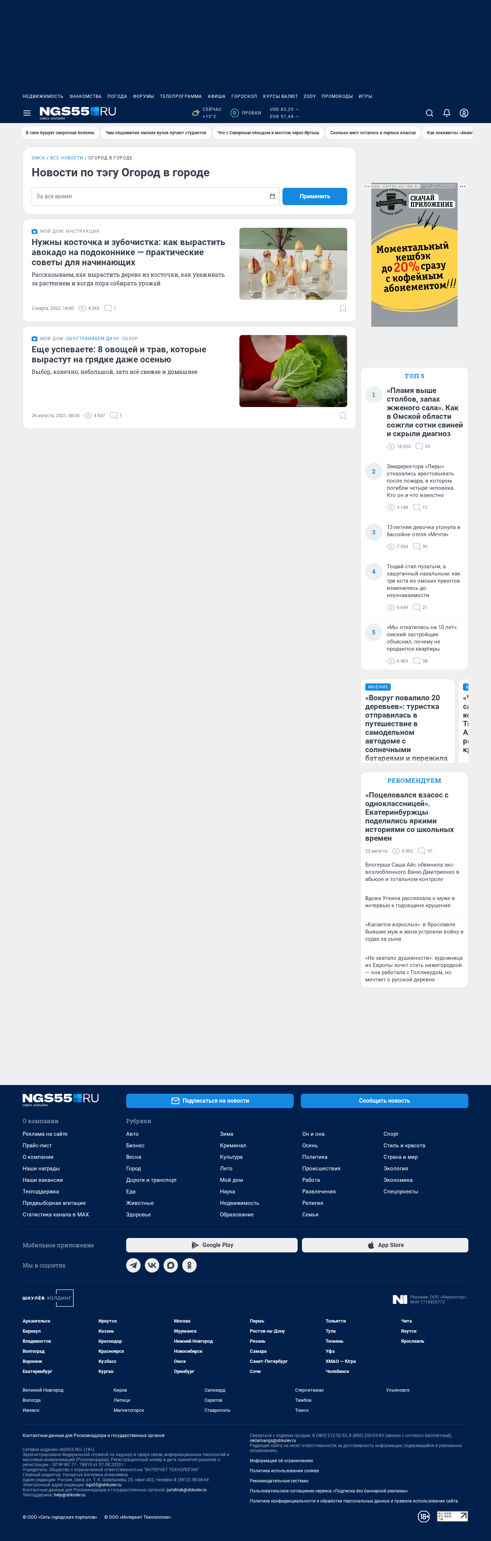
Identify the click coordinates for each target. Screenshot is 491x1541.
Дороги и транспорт (151, 1180)
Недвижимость (43, 96)
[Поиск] (429, 113)
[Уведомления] (446, 113)
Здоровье (138, 1214)
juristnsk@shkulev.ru (187, 1489)
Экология (396, 1168)
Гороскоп (244, 96)
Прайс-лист (37, 1145)
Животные (140, 1203)
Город (133, 1168)
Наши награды (41, 1168)
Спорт (391, 1134)
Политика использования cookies (284, 1470)
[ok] (189, 1265)
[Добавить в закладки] (343, 308)
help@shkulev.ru (70, 1494)
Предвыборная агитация (54, 1203)
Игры (365, 96)
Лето (226, 1168)
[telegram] (133, 1265)
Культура (231, 1157)
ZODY (310, 96)
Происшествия (321, 1168)
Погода (117, 96)
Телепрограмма (181, 96)
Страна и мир (401, 1157)
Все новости (66, 158)
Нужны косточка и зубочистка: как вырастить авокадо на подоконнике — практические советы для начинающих (128, 252)
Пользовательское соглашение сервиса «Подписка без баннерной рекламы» (329, 1490)
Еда (131, 1191)
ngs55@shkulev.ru (103, 1484)
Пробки (247, 113)
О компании (38, 1157)
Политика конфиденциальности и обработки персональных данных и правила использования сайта (354, 1501)
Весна (133, 1157)
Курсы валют (280, 96)
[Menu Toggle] (27, 113)
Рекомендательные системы (279, 1480)
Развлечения (319, 1191)
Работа (311, 1180)
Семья (310, 1214)
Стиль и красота (404, 1145)
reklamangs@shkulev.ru (273, 1440)
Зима (226, 1134)
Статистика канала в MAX (56, 1214)
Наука (227, 1191)
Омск (38, 158)
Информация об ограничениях (281, 1460)
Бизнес (135, 1145)
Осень (310, 1145)
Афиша (217, 96)
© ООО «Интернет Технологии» (137, 1517)
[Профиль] (464, 113)
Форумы (143, 96)
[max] (171, 1265)
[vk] (152, 1265)
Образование (237, 1214)
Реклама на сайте (45, 1134)
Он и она (313, 1134)
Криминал (233, 1145)
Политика (314, 1157)
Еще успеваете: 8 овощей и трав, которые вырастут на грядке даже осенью (119, 354)
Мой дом (231, 1180)
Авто (132, 1134)
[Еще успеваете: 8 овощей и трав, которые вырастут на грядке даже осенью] (293, 371)
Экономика (398, 1180)
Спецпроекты (401, 1191)
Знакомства (85, 96)
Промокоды (337, 96)
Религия (312, 1203)
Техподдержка (41, 1191)
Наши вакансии (43, 1180)
